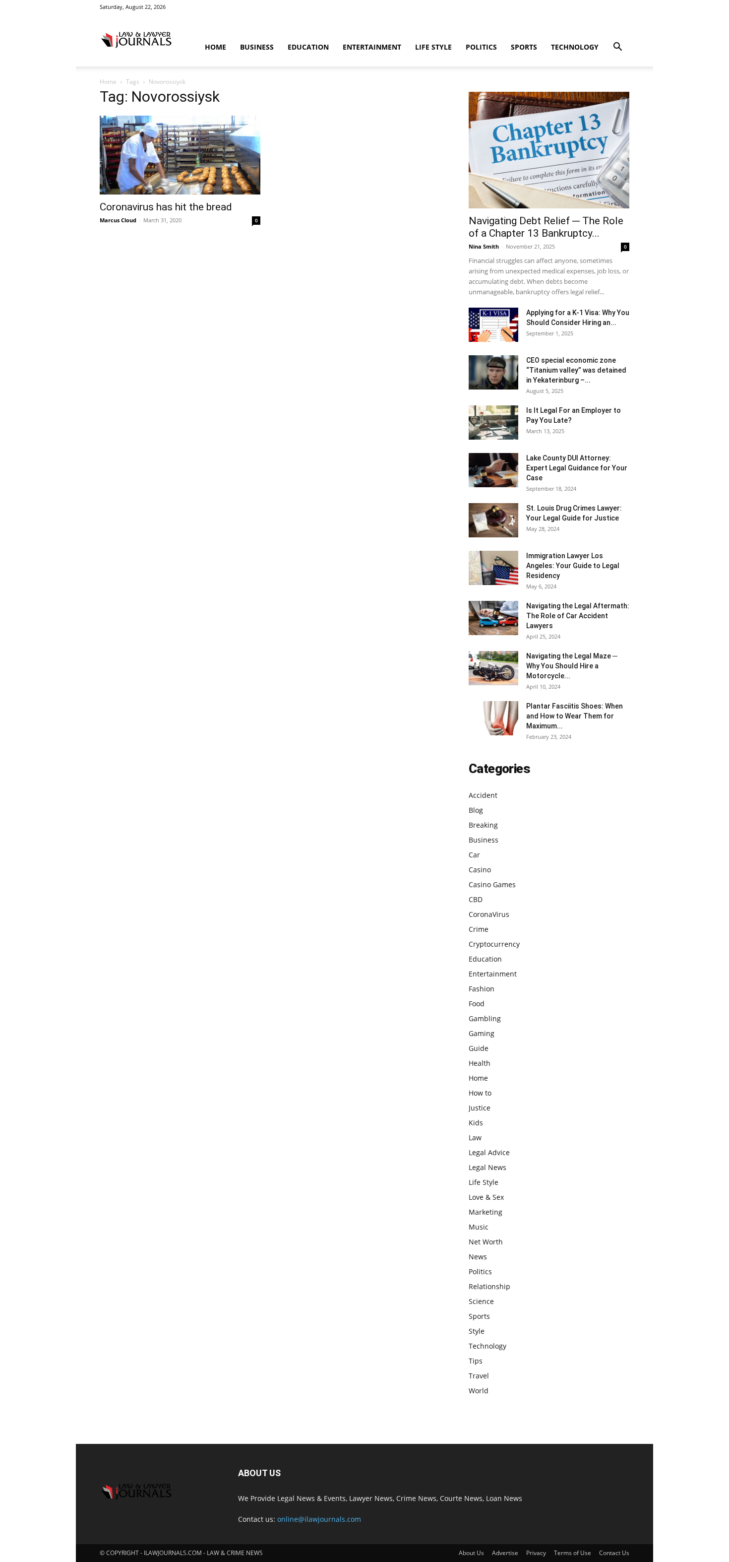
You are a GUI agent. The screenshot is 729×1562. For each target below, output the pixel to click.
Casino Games (492, 884)
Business (257, 47)
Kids (476, 1122)
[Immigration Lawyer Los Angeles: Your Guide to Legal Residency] (493, 568)
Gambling (485, 1018)
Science (481, 1301)
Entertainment (372, 47)
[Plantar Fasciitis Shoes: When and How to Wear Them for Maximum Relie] (493, 718)
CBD (476, 899)
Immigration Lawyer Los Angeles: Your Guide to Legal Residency (572, 566)
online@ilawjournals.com (319, 1519)
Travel (479, 1375)
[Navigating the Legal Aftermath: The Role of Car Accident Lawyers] (493, 618)
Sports (524, 47)
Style (477, 1331)
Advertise (505, 1553)
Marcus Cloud (118, 220)
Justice (479, 1107)
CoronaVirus (489, 914)
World (478, 1390)
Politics (481, 47)
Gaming (481, 1033)
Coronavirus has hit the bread (166, 207)
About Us (471, 1553)
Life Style (433, 47)
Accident (483, 795)
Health (479, 1063)
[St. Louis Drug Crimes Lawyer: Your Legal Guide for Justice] (493, 520)
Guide (478, 1048)
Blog (476, 810)
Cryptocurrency (494, 944)
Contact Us (614, 1553)
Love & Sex (486, 1197)
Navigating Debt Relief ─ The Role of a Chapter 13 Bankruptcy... (546, 227)
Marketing (485, 1212)
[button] (617, 48)
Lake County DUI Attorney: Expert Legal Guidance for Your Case (576, 468)
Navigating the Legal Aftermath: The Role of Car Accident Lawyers (577, 616)
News (478, 1256)
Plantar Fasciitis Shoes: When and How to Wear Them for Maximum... (574, 716)
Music (478, 1227)
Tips (476, 1361)
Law (475, 1137)
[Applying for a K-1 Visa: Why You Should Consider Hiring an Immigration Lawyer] (493, 325)
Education (308, 47)
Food (477, 1003)
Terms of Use (572, 1553)
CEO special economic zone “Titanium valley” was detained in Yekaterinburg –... (576, 370)
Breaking (483, 825)
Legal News (487, 1167)
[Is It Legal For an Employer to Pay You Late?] (493, 422)
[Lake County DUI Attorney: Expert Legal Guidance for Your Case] (493, 470)
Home (215, 47)
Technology (575, 47)
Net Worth (486, 1241)
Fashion (481, 988)
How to (480, 1093)
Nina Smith (484, 246)
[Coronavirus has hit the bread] (180, 155)
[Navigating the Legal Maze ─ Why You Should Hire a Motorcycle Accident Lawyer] (493, 668)
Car (474, 854)
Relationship (489, 1286)
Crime (478, 929)
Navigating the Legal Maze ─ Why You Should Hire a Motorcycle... (571, 666)
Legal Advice (489, 1152)
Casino (480, 869)
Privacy (536, 1553)
